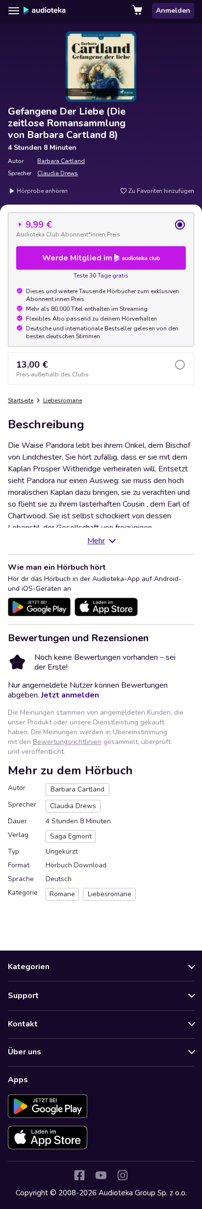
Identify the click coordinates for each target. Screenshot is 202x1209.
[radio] (101, 228)
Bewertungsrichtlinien (67, 741)
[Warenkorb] (138, 11)
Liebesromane (62, 400)
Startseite (20, 400)
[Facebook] (79, 1175)
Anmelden (173, 10)
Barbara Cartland (61, 161)
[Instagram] (122, 1175)
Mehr (96, 540)
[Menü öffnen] (14, 11)
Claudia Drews (57, 173)
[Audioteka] (45, 11)
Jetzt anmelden (70, 695)
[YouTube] (101, 1175)
